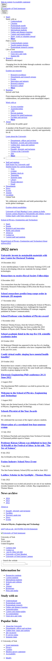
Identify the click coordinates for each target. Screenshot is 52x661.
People (8, 226)
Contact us (10, 235)
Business (9, 90)
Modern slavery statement (15, 652)
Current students (12, 578)
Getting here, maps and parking (18, 630)
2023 (8, 500)
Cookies (9, 649)
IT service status (12, 635)
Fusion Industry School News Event (18, 461)
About (8, 122)
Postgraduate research (14, 605)
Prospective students (13, 575)
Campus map (11, 548)
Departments (10, 186)
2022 (9, 243)
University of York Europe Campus (19, 556)
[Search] (30, 158)
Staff (7, 584)
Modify (8, 658)
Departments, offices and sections (18, 628)
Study (8, 17)
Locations (9, 195)
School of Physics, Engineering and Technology (19, 220)
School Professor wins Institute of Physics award (25, 316)
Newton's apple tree (13, 515)
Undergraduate (11, 601)
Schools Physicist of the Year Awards (19, 411)
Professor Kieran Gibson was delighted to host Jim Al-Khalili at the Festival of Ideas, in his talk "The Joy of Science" (26, 445)
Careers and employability (16, 612)
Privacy (9, 647)
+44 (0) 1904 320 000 (14, 552)
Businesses (10, 588)
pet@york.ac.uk (7, 529)
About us (9, 233)
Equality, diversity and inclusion (18, 511)
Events (8, 190)
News (8, 188)
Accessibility (11, 654)
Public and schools (13, 230)
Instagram (33, 529)
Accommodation (12, 614)
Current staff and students (15, 237)
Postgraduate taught (13, 603)
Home (3, 241)
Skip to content (6, 2)
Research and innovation (15, 228)
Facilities (9, 513)
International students (14, 580)
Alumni (9, 193)
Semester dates (11, 637)
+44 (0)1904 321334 (22, 529)
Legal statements (12, 645)
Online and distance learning (17, 607)
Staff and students (12, 162)
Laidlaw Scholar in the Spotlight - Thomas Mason (26, 475)
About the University (14, 626)
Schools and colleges (14, 582)
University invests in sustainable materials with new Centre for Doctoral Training (24, 256)
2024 (8, 498)
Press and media (12, 591)
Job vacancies (11, 633)
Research (9, 58)
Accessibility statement (21, 2)
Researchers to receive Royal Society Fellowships (25, 275)
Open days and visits (14, 616)
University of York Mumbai (16, 554)
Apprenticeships (12, 609)
